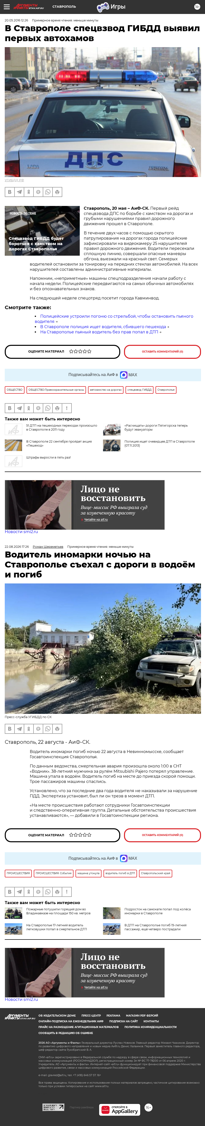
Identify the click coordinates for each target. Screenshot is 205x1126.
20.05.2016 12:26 (16, 20)
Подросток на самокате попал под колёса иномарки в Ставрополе (157, 911)
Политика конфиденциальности (150, 1027)
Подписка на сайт (123, 1021)
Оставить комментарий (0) (162, 351)
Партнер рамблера (82, 1107)
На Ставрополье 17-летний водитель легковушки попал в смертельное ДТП (56, 927)
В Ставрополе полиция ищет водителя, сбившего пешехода (103, 326)
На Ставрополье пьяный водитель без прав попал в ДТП (99, 332)
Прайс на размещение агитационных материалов (78, 1027)
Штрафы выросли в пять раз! (48, 457)
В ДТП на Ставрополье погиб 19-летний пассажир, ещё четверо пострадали (155, 927)
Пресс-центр (91, 1015)
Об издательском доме (57, 1015)
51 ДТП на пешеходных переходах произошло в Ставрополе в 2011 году (61, 427)
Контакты (151, 1021)
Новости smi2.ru (21, 531)
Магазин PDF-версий (142, 1015)
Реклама (113, 1015)
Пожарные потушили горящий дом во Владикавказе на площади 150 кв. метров (58, 911)
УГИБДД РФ (14, 180)
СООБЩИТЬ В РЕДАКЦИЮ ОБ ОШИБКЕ (65, 1033)
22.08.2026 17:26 (17, 547)
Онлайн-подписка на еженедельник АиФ (71, 1021)
